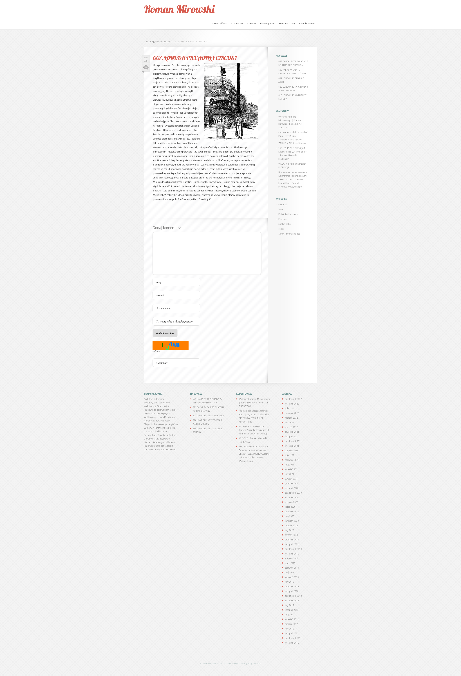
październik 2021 (293, 441)
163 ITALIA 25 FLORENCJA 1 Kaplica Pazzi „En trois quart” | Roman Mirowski (292, 152)
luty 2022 (289, 422)
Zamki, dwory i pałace (289, 234)
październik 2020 (293, 493)
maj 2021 (289, 464)
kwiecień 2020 (292, 521)
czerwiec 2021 (292, 460)
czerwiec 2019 (292, 568)
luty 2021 (289, 474)
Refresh (156, 351)
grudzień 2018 (292, 586)
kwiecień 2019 (292, 577)
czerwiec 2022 (292, 413)
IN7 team (257, 663)
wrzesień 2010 (292, 643)
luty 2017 (289, 605)
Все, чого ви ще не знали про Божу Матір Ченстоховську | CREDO (293, 176)
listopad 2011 (292, 633)
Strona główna (219, 23)
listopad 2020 (292, 488)
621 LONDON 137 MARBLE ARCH (208, 415)
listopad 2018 (292, 591)
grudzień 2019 (292, 539)
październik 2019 (293, 549)
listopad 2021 (292, 436)
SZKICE (251, 23)
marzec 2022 (291, 418)
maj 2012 (289, 614)
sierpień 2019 (291, 558)
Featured (282, 204)
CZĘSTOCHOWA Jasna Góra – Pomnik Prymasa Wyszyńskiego (290, 183)
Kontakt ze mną (307, 23)
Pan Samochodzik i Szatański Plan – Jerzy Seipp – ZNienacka (293, 136)
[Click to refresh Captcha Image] (171, 345)
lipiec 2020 (290, 507)
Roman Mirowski (179, 9)
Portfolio (282, 219)
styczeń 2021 (291, 479)
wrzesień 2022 (292, 404)
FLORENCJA (283, 159)
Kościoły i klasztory (288, 214)
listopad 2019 (292, 544)
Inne (280, 209)
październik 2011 (293, 638)
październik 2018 (293, 596)
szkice (166, 41)
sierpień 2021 (291, 450)
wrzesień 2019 (292, 554)
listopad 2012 (292, 610)
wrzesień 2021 (292, 446)
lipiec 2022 (290, 408)
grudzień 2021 (292, 432)
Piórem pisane (267, 23)
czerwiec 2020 (292, 511)
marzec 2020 (291, 525)
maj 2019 (289, 572)
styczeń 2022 (291, 427)
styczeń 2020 (291, 535)
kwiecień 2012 (292, 619)
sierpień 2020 (291, 502)
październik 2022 (293, 399)
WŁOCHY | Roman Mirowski (292, 164)
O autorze (237, 23)
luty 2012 (289, 629)
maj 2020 (289, 516)
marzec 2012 (291, 624)
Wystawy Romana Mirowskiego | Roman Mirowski (289, 120)
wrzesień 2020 (292, 497)
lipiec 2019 (290, 563)
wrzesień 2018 (292, 600)
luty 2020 (289, 530)
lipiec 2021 (290, 455)
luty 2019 (289, 582)
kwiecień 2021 (292, 469)
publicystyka (284, 224)
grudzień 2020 (292, 483)
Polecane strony (287, 23)
